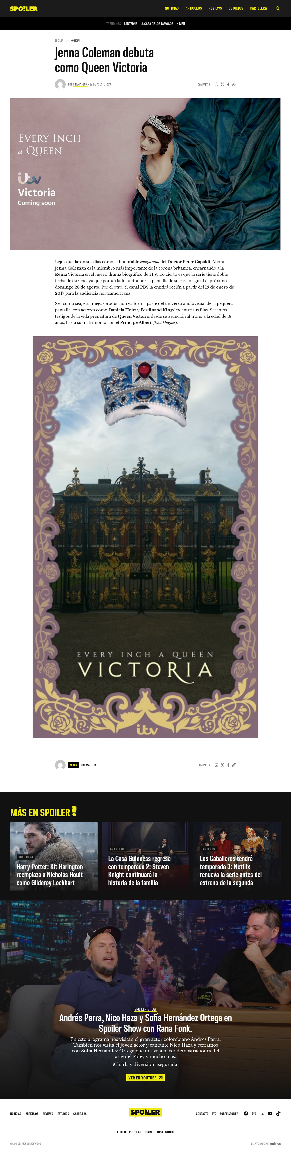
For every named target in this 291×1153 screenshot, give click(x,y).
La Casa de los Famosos (157, 23)
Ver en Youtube (142, 1077)
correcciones (165, 1132)
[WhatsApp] (217, 84)
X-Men (181, 23)
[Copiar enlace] (234, 84)
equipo (121, 1132)
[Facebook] (228, 84)
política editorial (141, 1132)
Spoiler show (145, 1009)
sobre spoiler (229, 1113)
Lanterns (130, 23)
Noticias (76, 40)
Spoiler (59, 40)
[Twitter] (222, 84)
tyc (214, 1113)
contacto (202, 1113)
